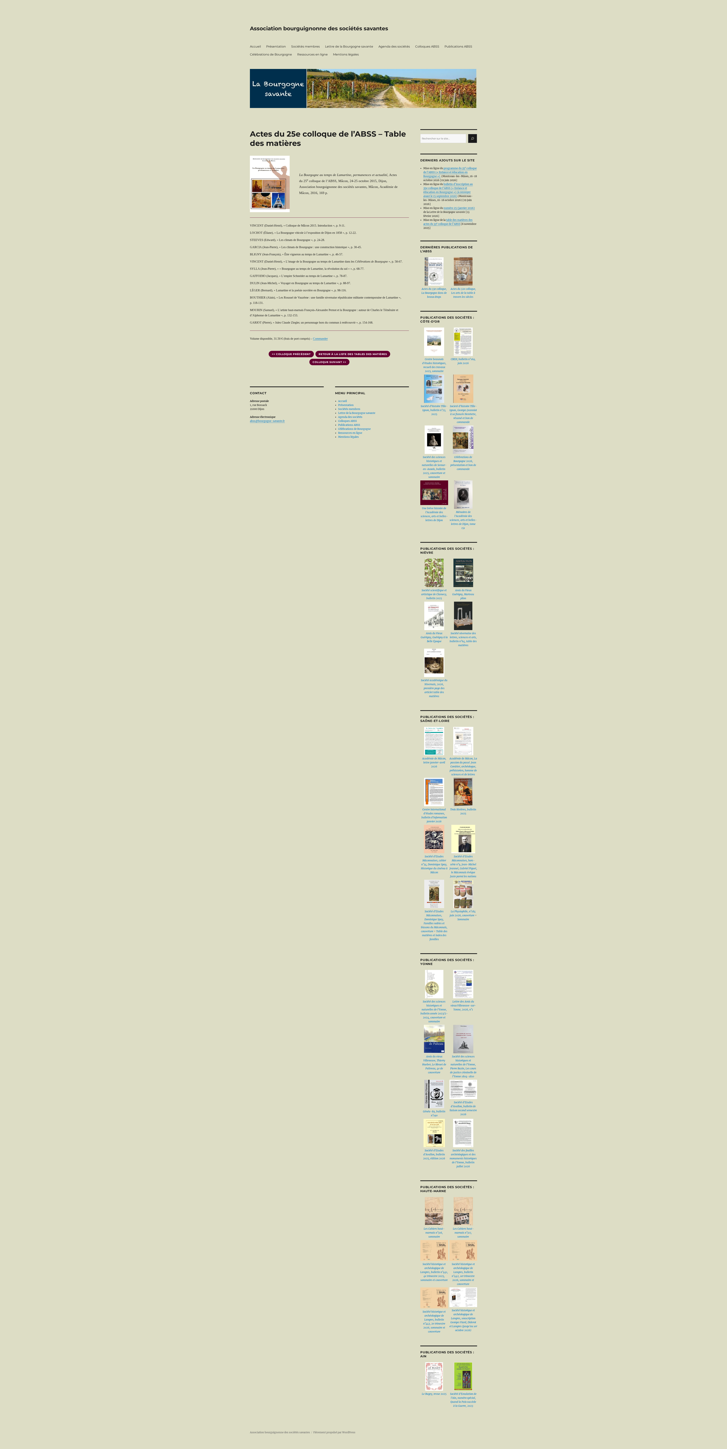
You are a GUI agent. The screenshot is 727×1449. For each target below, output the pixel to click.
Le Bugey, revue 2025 (434, 1394)
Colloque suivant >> (329, 362)
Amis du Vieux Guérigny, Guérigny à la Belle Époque (434, 637)
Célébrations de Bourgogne (271, 54)
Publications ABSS (458, 46)
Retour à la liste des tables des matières (353, 354)
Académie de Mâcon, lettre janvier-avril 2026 (434, 762)
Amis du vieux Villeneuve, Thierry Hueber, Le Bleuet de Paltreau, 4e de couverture (434, 1064)
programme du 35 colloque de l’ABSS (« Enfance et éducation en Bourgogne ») (450, 172)
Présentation (276, 46)
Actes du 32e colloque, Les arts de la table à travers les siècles (463, 293)
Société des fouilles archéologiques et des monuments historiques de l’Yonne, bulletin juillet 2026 (463, 1158)
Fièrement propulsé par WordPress (334, 1432)
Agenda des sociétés (394, 46)
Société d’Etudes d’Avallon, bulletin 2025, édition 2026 (434, 1154)
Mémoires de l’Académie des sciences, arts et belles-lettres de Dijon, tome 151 (463, 520)
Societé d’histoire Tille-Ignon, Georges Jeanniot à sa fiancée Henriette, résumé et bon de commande (463, 414)
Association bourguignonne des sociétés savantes (319, 28)
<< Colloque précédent (291, 354)
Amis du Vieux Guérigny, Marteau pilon (463, 594)
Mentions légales (346, 54)
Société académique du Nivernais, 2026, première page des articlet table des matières (434, 688)
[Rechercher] (472, 138)
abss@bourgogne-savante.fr (267, 421)
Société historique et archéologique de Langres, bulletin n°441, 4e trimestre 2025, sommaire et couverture (434, 1272)
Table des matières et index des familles (434, 935)
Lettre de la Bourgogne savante (349, 46)
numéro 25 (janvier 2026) (459, 208)
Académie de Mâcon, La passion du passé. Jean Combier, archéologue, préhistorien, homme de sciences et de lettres (463, 766)
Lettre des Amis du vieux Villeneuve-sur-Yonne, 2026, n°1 (463, 1005)
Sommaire (463, 919)
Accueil (255, 46)
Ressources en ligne (312, 54)
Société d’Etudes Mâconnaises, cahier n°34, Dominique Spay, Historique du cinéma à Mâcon (434, 864)
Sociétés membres (305, 46)
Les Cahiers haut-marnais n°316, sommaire (434, 1232)
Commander (320, 338)
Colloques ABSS (427, 46)
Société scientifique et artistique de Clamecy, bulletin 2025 (434, 594)
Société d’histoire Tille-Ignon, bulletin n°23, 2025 (434, 410)
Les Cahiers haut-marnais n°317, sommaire (463, 1232)
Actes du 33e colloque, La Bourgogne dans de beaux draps (434, 293)
